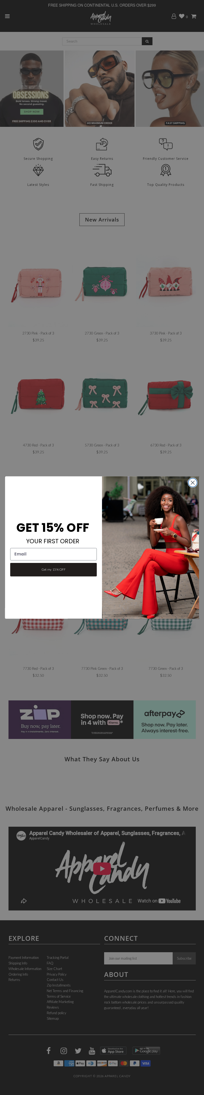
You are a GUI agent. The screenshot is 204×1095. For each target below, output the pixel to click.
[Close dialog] (192, 482)
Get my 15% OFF (53, 569)
